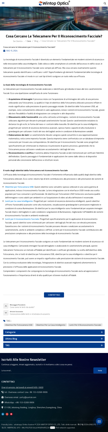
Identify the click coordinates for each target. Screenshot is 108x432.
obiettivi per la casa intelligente (50, 324)
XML (23, 427)
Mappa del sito (13, 427)
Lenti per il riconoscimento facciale (85, 324)
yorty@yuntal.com (27, 397)
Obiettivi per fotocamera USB (18, 324)
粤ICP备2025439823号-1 (88, 424)
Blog (36, 41)
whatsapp (18, 424)
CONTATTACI (54, 294)
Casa (29, 41)
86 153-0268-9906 (39, 392)
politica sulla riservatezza (37, 427)
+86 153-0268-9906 (24, 402)
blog (4, 427)
